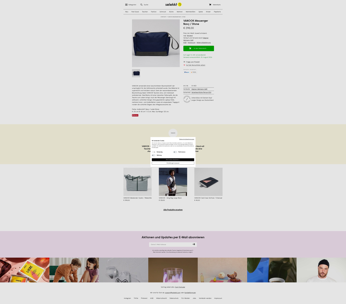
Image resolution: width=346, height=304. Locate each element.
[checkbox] (153, 152)
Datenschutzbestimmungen (186, 139)
